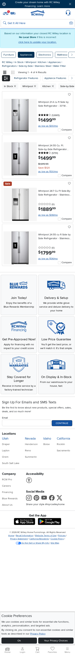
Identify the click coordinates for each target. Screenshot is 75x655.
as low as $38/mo (48, 215)
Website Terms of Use (45, 535)
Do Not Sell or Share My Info (35, 543)
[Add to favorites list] (69, 95)
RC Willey (7, 62)
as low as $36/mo (48, 258)
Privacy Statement (19, 539)
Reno (28, 450)
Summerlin (31, 456)
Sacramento (63, 450)
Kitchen (42, 62)
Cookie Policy (57, 539)
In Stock (19, 62)
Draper (6, 444)
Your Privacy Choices (56, 640)
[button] (14, 4)
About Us (7, 504)
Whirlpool (31, 62)
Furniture (8, 54)
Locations (9, 434)
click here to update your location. (37, 42)
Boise (46, 444)
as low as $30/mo (48, 125)
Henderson (31, 444)
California (63, 438)
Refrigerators (9, 66)
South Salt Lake (10, 463)
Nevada (30, 438)
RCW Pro (7, 479)
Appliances (26, 54)
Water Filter (59, 66)
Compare (67, 129)
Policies (62, 535)
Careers (6, 485)
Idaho (47, 438)
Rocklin (61, 444)
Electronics (45, 54)
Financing (7, 492)
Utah (5, 438)
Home (11, 535)
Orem (5, 456)
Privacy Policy (38, 633)
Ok (19, 640)
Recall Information (24, 535)
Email (5, 417)
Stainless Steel (43, 66)
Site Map (55, 543)
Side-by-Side (26, 66)
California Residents (39, 539)
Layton (5, 450)
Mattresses (63, 54)
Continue (62, 423)
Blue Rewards (10, 498)
